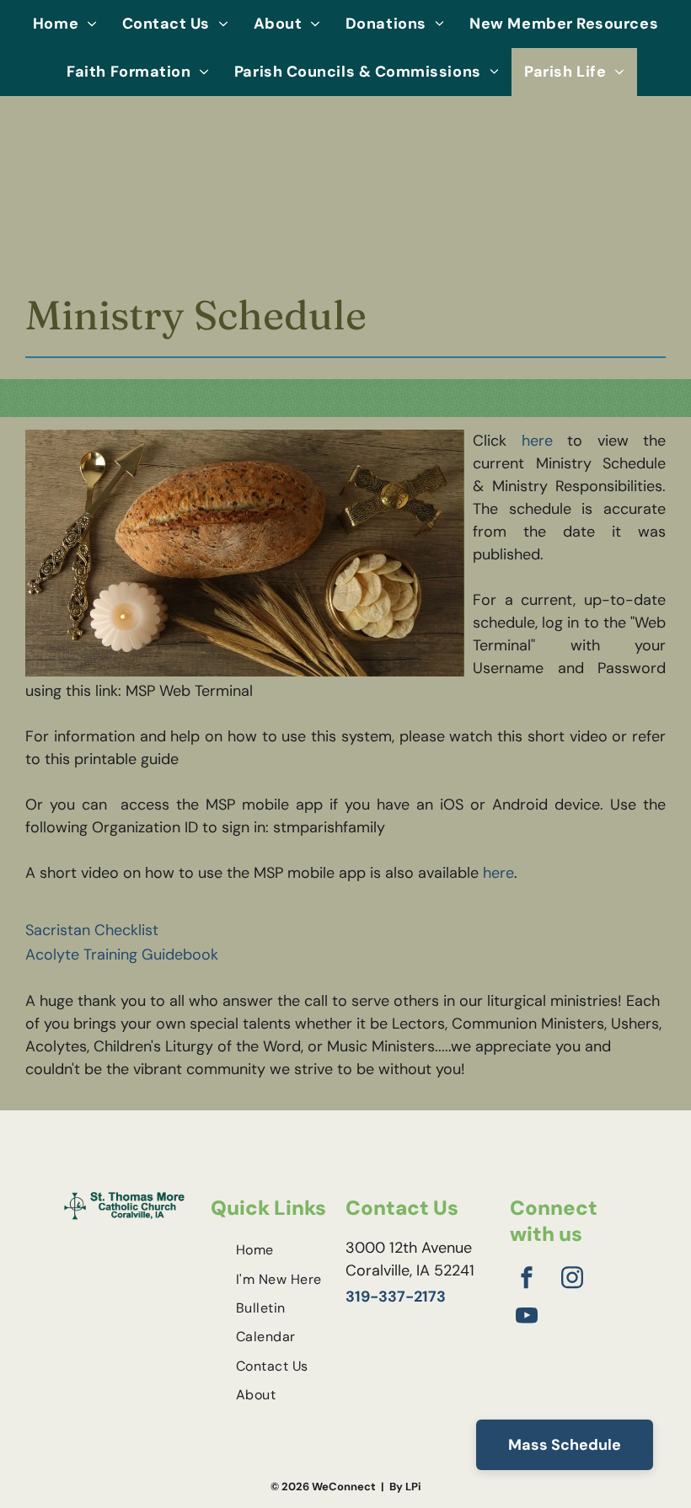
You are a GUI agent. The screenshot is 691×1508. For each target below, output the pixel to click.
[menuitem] (65, 24)
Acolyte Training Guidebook (121, 954)
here (537, 440)
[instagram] (572, 1280)
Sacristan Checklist (91, 930)
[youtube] (527, 1318)
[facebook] (527, 1280)
